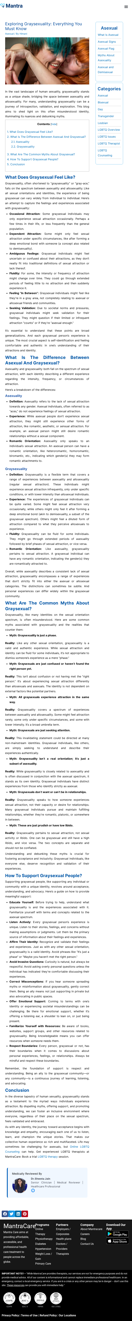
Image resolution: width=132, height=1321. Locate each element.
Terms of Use (29, 1315)
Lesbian (103, 123)
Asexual (9, 33)
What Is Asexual (108, 34)
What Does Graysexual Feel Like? (30, 131)
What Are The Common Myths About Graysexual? (41, 154)
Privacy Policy (10, 1315)
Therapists (62, 1253)
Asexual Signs (107, 41)
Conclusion (16, 164)
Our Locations (67, 1315)
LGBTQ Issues (107, 136)
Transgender (106, 116)
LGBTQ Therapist (109, 143)
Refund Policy (48, 1315)
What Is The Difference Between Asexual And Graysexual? (46, 136)
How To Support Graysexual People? (32, 159)
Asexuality (20, 141)
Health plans (63, 1239)
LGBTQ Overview (109, 129)
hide (53, 124)
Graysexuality (23, 146)
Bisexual (103, 102)
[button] (126, 6)
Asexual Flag (106, 48)
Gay (100, 109)
